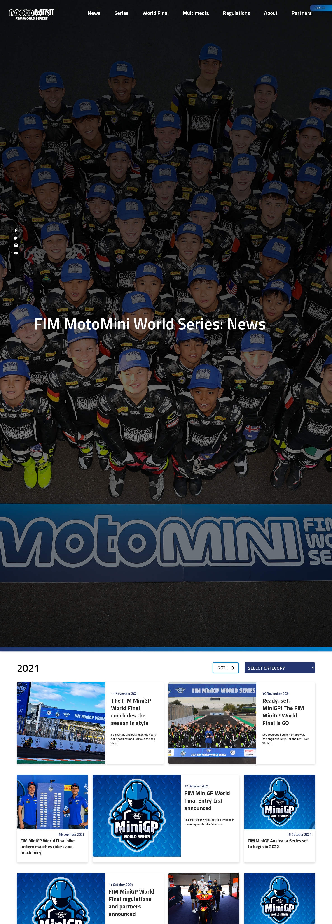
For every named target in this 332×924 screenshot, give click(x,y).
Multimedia (196, 13)
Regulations (236, 13)
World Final (156, 13)
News (94, 13)
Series (122, 13)
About (271, 13)
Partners (302, 13)
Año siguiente (233, 668)
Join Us (319, 7)
